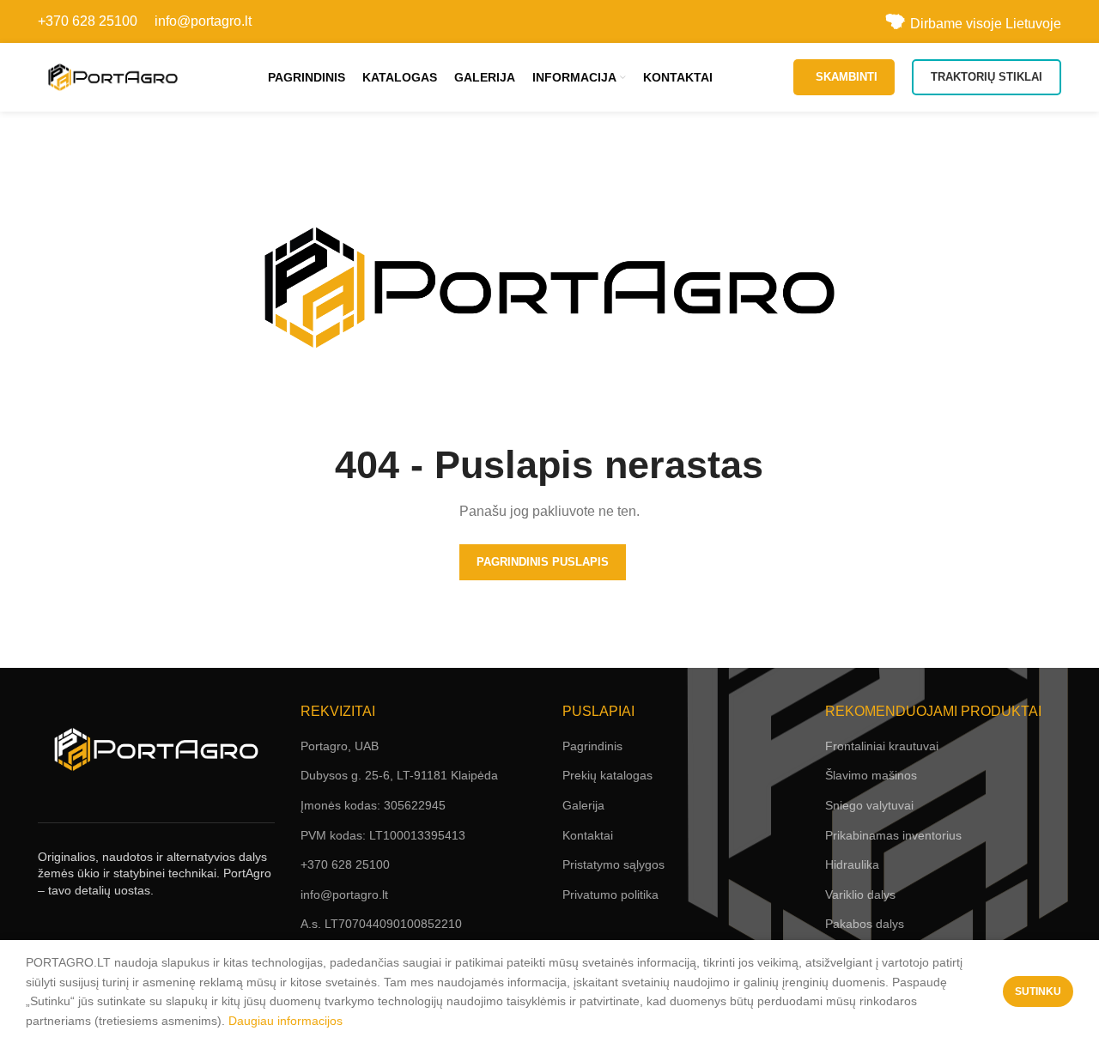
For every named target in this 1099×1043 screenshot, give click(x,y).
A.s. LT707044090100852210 (381, 924)
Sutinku (1038, 991)
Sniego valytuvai (869, 805)
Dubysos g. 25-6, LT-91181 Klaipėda (399, 775)
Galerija (583, 805)
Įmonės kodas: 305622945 (373, 805)
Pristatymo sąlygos (613, 864)
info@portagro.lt (203, 21)
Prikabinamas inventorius (893, 835)
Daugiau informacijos (285, 1021)
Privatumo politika (610, 894)
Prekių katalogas (607, 775)
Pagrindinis (592, 746)
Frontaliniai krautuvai (881, 746)
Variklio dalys (860, 894)
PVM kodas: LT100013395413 (383, 835)
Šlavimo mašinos (871, 775)
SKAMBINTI (846, 76)
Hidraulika (852, 864)
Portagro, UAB (340, 746)
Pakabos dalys (864, 924)
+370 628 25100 (87, 21)
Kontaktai (587, 835)
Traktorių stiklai (986, 76)
